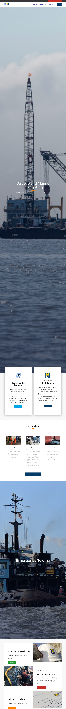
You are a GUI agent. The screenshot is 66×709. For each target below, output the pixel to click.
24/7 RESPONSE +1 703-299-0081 (56, 1)
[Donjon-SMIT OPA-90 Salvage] (6, 4)
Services (41, 4)
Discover (35, 4)
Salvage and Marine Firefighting (33, 185)
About (46, 4)
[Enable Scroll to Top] (64, 707)
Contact (54, 4)
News (50, 4)
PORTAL (60, 4)
